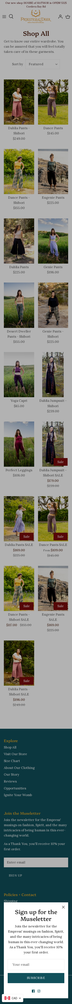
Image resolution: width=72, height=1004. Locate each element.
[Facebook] (33, 991)
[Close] (63, 907)
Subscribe (36, 978)
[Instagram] (38, 991)
